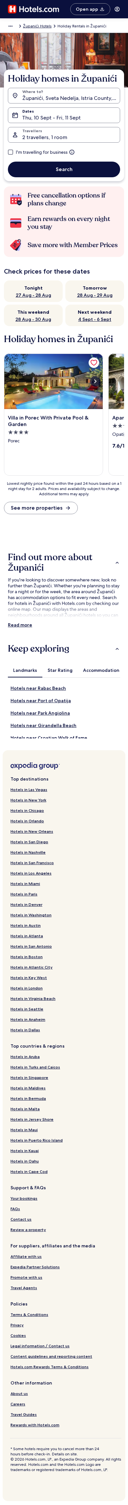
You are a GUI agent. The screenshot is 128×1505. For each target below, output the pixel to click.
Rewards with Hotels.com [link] (35, 1424)
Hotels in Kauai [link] (25, 1150)
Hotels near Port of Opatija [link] (41, 701)
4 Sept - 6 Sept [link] (94, 319)
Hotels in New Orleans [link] (32, 831)
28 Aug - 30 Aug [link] (33, 319)
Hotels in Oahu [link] (25, 1161)
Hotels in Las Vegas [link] (29, 789)
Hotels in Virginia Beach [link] (33, 998)
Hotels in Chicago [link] (27, 810)
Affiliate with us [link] (26, 1256)
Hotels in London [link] (27, 988)
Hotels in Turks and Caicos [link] (35, 1067)
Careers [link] (18, 1404)
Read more (20, 625)
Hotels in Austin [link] (26, 925)
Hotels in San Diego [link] (29, 841)
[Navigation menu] (117, 9)
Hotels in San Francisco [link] (32, 862)
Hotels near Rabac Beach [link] (38, 688)
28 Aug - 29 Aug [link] (95, 295)
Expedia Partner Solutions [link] (35, 1266)
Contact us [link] (21, 1219)
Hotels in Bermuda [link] (28, 1098)
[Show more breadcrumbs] (10, 26)
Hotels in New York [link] (28, 800)
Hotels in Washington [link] (31, 914)
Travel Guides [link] (24, 1414)
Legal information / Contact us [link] (40, 1345)
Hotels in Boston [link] (27, 956)
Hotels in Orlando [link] (27, 820)
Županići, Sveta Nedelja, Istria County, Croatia (71, 98)
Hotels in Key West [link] (29, 977)
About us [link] (19, 1393)
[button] (64, 562)
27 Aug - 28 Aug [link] (33, 295)
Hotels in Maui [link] (24, 1129)
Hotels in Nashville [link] (28, 852)
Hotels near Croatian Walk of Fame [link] (49, 738)
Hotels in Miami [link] (25, 883)
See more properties (36, 508)
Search (64, 169)
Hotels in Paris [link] (24, 894)
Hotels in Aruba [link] (25, 1056)
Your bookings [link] (24, 1198)
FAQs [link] (15, 1208)
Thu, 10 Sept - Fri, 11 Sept (51, 117)
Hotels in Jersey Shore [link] (32, 1119)
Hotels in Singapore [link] (29, 1077)
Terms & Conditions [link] (29, 1314)
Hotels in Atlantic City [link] (32, 967)
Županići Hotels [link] (37, 26)
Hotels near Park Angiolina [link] (40, 713)
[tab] (25, 670)
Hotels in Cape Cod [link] (29, 1171)
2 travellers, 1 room (44, 137)
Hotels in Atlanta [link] (27, 935)
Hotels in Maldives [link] (28, 1087)
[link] (94, 362)
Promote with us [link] (26, 1277)
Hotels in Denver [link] (26, 904)
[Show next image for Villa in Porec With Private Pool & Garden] (95, 381)
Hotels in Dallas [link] (25, 1029)
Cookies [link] (18, 1335)
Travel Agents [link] (24, 1287)
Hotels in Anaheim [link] (28, 1019)
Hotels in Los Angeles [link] (31, 873)
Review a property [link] (28, 1229)
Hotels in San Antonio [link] (31, 946)
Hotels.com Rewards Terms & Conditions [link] (50, 1366)
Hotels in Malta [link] (25, 1108)
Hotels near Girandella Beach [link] (43, 725)
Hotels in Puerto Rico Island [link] (37, 1140)
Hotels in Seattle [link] (27, 1008)
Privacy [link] (17, 1325)
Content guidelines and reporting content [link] (51, 1356)
